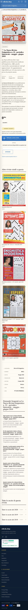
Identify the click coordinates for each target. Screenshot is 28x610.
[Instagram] (6, 537)
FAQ (3, 556)
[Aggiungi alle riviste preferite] (2, 50)
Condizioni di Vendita (6, 594)
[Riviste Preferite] (21, 1)
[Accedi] (19, 2)
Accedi (3, 573)
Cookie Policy (5, 592)
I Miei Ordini (4, 575)
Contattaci (4, 565)
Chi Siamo (4, 553)
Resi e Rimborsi (5, 563)
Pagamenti (4, 560)
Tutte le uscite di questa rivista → (9, 156)
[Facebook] (3, 537)
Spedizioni (4, 558)
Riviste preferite (5, 577)
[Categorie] (1, 1)
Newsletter (4, 582)
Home (1, 9)
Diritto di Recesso (6, 596)
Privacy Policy (5, 590)
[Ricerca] (25, 5)
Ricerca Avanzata (5, 580)
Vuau (6, 608)
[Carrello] (25, 1)
